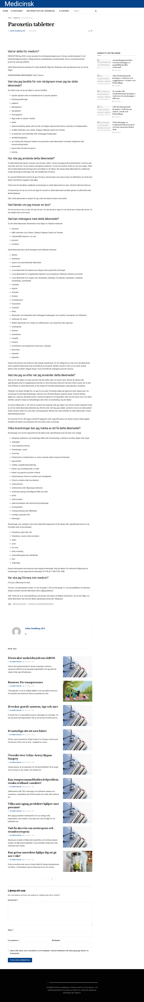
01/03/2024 (27, 835)
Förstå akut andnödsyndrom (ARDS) (31, 658)
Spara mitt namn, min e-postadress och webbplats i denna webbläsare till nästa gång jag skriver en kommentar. (49, 952)
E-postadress (14, 940)
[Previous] (48, 879)
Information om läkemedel (41, 11)
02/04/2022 (33, 31)
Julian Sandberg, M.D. (18, 31)
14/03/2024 (27, 734)
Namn (11, 930)
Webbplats (56, 940)
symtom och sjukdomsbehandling (41, 604)
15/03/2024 (27, 710)
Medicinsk (19, 3)
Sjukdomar (17, 11)
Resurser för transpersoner (25, 682)
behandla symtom (19, 604)
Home (5, 11)
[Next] (52, 879)
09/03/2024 (27, 762)
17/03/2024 (27, 686)
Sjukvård (64, 11)
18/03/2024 (27, 661)
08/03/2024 (27, 786)
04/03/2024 (27, 811)
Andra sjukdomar (27, 18)
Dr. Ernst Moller (15, 661)
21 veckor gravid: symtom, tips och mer (33, 706)
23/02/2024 (27, 859)
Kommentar (13, 900)
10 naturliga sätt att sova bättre (27, 731)
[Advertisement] (50, 41)
